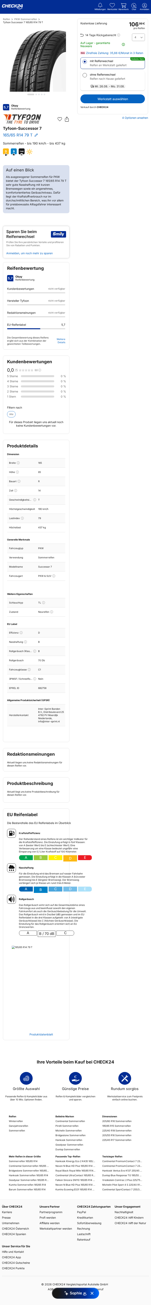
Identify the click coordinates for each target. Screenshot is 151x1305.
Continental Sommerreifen (70, 1121)
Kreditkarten (85, 1217)
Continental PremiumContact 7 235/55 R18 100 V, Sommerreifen (122, 1161)
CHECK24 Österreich (15, 1228)
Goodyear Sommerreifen (69, 1144)
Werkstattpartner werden (56, 1228)
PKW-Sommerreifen (25, 19)
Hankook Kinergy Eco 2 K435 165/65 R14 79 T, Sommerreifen (75, 1161)
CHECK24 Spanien (14, 1234)
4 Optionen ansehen (135, 117)
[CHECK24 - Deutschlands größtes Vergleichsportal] (12, 6)
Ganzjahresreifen (18, 1125)
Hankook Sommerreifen (68, 1140)
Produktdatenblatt (41, 1034)
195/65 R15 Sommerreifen (116, 1125)
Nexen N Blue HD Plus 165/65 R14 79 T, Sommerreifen (75, 1165)
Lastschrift (84, 1234)
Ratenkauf (83, 1239)
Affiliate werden (50, 1223)
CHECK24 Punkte (13, 1268)
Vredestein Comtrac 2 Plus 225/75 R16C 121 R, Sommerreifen (122, 1180)
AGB (50, 1289)
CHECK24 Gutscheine (16, 1262)
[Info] (18, 462)
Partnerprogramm (51, 1212)
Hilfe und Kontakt (13, 1251)
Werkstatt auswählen (113, 99)
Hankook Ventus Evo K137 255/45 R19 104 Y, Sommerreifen (122, 1170)
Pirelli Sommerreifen (66, 1125)
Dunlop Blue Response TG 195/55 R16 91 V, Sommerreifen (122, 1175)
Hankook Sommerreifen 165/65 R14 (28, 1175)
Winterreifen (16, 1121)
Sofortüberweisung (89, 1223)
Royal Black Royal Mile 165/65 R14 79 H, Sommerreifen (75, 1170)
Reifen (6, 19)
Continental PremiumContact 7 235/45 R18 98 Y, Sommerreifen (122, 1165)
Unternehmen (10, 1223)
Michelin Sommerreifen (68, 1130)
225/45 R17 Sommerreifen (116, 1140)
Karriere (7, 1212)
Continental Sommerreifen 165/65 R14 (29, 1165)
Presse (6, 1217)
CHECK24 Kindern (129, 1217)
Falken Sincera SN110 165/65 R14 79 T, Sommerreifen (75, 1180)
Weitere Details (61, 341)
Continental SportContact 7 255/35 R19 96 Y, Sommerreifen (122, 1189)
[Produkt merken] (59, 119)
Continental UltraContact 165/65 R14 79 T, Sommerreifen (75, 1175)
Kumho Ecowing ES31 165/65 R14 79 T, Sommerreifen (75, 1189)
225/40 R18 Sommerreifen (117, 1130)
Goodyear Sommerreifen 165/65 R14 (29, 1180)
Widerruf (97, 1289)
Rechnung (83, 1228)
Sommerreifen (17, 1130)
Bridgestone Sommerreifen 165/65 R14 (29, 1170)
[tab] (30, 94)
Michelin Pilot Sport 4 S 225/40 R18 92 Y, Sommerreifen (122, 1184)
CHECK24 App (11, 1257)
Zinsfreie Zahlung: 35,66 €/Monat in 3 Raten (114, 53)
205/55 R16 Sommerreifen (116, 1135)
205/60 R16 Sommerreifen (117, 1121)
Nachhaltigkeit (124, 1212)
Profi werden (48, 1217)
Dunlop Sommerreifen (67, 1149)
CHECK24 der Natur (130, 1223)
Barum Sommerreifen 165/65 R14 (27, 1189)
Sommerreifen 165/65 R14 (23, 1161)
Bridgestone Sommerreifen (70, 1135)
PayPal (81, 1212)
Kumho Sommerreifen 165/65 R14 (27, 1184)
